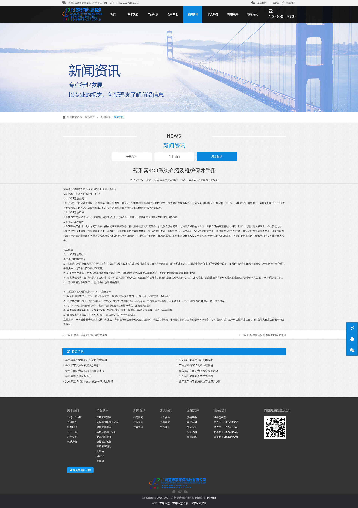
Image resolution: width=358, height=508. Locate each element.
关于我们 (133, 14)
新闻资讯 (193, 14)
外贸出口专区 (74, 417)
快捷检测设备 (104, 441)
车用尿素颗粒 (104, 446)
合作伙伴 (165, 417)
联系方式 (252, 14)
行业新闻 (174, 156)
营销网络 (192, 417)
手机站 (276, 3)
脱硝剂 (100, 461)
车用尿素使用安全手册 (78, 376)
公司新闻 (131, 156)
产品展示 (153, 14)
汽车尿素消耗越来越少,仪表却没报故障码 (89, 381)
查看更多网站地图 (80, 470)
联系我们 (291, 3)
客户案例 (192, 422)
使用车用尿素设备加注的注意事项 (84, 370)
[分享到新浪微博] (180, 492)
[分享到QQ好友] (174, 492)
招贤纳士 (165, 427)
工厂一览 (72, 432)
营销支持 (232, 14)
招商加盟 (165, 422)
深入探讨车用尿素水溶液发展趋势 (198, 370)
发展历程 (72, 427)
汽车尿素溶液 (198, 503)
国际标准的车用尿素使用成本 (196, 359)
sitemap (211, 497)
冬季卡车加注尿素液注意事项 (91, 334)
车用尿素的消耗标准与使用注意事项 (86, 359)
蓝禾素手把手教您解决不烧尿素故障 (200, 381)
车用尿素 (164, 503)
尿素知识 (119, 117)
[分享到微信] (185, 492)
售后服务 (192, 427)
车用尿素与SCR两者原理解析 (196, 365)
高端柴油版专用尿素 (107, 422)
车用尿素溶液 (104, 417)
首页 (113, 14)
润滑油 (100, 451)
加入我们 (213, 14)
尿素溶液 (143, 203)
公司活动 (173, 14)
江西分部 (192, 436)
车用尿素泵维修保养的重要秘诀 (268, 334)
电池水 (100, 456)
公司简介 (72, 422)
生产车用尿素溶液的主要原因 (196, 376)
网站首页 (90, 117)
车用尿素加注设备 (106, 432)
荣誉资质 (72, 436)
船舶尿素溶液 (104, 427)
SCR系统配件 (104, 436)
